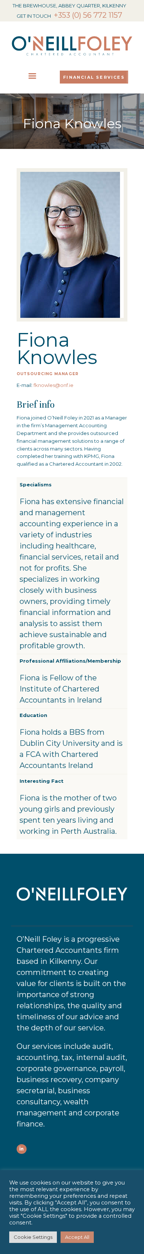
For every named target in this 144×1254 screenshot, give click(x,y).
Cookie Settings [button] (33, 1237)
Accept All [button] (77, 1237)
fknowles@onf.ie (53, 385)
